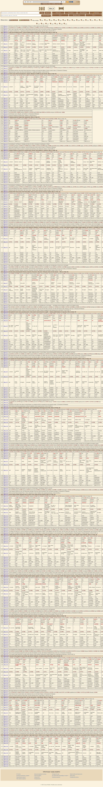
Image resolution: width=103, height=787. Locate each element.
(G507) (44, 186)
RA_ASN (61, 520)
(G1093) (77, 307)
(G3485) (81, 496)
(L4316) (91, 152)
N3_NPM (24, 436)
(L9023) (43, 112)
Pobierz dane (58, 12)
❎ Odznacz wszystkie (24, 20)
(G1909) (54, 489)
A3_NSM (10, 297)
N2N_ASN (67, 520)
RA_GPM (22, 344)
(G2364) (25, 445)
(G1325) (36, 67)
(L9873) (54, 267)
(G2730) (91, 67)
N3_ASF (23, 480)
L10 (83, 20)
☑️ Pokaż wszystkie (13, 20)
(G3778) (18, 401)
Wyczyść (48, 12)
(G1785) (79, 529)
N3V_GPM (70, 601)
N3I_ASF (37, 601)
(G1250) (76, 401)
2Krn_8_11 (6, 443)
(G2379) (69, 489)
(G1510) (71, 222)
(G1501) (31, 27)
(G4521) (87, 536)
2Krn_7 (60, 15)
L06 (65, 20)
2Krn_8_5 (6, 185)
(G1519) (31, 112)
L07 (69, 20)
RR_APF (28, 103)
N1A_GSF (38, 561)
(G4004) (63, 401)
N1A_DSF (78, 392)
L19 (57, 24)
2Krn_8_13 (6, 528)
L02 (47, 20)
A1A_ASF (77, 721)
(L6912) (19, 692)
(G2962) (82, 27)
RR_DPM (47, 58)
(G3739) (47, 27)
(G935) (46, 401)
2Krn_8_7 (6, 265)
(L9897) (42, 67)
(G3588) (69, 27)
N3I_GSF (55, 480)
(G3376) (95, 536)
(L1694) (24, 222)
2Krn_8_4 (6, 144)
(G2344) (95, 617)
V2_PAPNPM (78, 436)
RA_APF (16, 103)
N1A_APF (91, 601)
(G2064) (18, 112)
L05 (60, 20)
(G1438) (86, 34)
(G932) (78, 353)
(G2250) (37, 529)
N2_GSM (82, 58)
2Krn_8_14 (6, 569)
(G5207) (84, 75)
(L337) (62, 692)
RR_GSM (82, 683)
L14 (101, 20)
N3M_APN (31, 520)
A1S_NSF (25, 683)
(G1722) (42, 27)
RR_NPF (64, 257)
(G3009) (89, 571)
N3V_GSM (44, 436)
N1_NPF (99, 213)
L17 (48, 24)
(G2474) (10, 68)
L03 (51, 20)
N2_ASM (75, 58)
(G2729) (57, 112)
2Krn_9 (93, 15)
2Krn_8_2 (6, 66)
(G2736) (74, 186)
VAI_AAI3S (55, 58)
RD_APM (61, 344)
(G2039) (38, 651)
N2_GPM (28, 344)
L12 (92, 20)
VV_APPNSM (35, 297)
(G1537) (17, 307)
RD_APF (69, 103)
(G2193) (69, 651)
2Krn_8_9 (6, 352)
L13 (97, 20)
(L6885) (75, 730)
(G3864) (78, 692)
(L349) (37, 112)
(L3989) (64, 273)
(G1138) (65, 445)
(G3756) (91, 273)
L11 (88, 20)
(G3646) (38, 489)
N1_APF (83, 561)
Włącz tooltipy (35, 20)
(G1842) (98, 307)
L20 (61, 24)
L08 (74, 20)
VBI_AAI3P (18, 642)
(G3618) (56, 27)
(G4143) (56, 730)
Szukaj (42, 12)
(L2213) (41, 692)
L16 (43, 24)
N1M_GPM (37, 436)
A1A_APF (85, 177)
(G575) (41, 267)
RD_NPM (97, 392)
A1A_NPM (70, 436)
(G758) (25, 401)
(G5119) (13, 489)
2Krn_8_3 (6, 110)
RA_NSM (16, 297)
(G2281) (83, 730)
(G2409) (69, 571)
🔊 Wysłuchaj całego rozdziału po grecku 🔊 (51, 3)
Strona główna (71, 12)
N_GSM (34, 392)
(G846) (70, 67)
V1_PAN (63, 561)
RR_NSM (76, 520)
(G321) (33, 313)
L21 (66, 24)
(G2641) (36, 267)
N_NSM (62, 58)
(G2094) (37, 27)
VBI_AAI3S (17, 136)
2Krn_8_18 (6, 728)
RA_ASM (69, 58)
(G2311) (63, 651)
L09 (79, 20)
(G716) (93, 228)
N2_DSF (48, 177)
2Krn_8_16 (6, 649)
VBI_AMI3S (17, 58)
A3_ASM (96, 642)
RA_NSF (31, 683)
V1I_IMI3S (18, 721)
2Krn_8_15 (6, 609)
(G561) (90, 489)
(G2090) (20, 651)
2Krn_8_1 (6, 26)
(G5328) (32, 445)
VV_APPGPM (47, 344)
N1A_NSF (38, 683)
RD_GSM (84, 392)
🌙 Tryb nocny (96, 12)
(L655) (72, 267)
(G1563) (97, 67)
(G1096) (19, 27)
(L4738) (79, 273)
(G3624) (75, 27)
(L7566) (97, 360)
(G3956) (61, 145)
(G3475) (86, 529)
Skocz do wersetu (46, 15)
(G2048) (49, 145)
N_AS (36, 721)
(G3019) (86, 577)
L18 (52, 24)
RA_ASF (25, 177)
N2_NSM (22, 297)
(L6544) (94, 193)
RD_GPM (34, 344)
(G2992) (22, 267)
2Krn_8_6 (6, 220)
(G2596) (18, 529)
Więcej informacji (83, 12)
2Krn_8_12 (6, 488)
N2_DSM (47, 520)
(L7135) (85, 145)
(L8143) (63, 27)
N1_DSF (79, 344)
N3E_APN (34, 58)
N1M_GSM (90, 561)
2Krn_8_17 (6, 690)
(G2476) (19, 571)
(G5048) (82, 651)
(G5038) (94, 186)
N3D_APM (64, 392)
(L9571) (91, 267)
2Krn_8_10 (6, 400)
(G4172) (24, 67)
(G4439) (101, 186)
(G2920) (37, 571)
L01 (42, 20)
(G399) (20, 489)
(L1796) (34, 186)
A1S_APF (60, 177)
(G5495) (37, 730)
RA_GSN (56, 561)
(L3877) (87, 401)
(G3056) (30, 529)
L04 (56, 20)
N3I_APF (22, 103)
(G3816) (66, 353)
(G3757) (74, 651)
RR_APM (86, 344)
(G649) (20, 730)
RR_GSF (52, 683)
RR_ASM (88, 480)
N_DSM (53, 103)
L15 (39, 24)
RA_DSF (42, 177)
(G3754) (90, 353)
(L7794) (39, 401)
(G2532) (12, 27)
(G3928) (20, 611)
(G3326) (25, 27)
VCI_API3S (18, 683)
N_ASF (50, 136)
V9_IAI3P (72, 257)
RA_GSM (47, 297)
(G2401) (95, 692)
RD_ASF (86, 136)
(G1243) (57, 571)
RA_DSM (48, 103)
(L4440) (33, 145)
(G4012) (51, 611)
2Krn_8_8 (6, 305)
